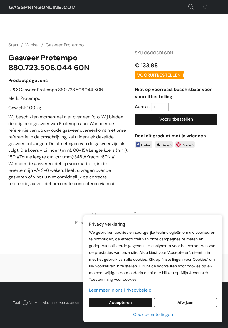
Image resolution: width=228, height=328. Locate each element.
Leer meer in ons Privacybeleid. (120, 290)
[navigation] (24, 302)
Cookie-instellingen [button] (153, 314)
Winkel (32, 45)
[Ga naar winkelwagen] (206, 7)
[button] (42, 7)
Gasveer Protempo (65, 45)
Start (13, 45)
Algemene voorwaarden (61, 303)
